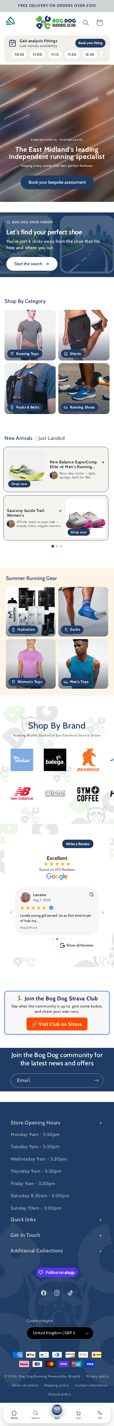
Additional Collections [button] (37, 1250)
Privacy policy (97, 1376)
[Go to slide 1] (52, 546)
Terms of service (25, 1385)
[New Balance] (57, 793)
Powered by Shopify (64, 1376)
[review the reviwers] (91, 895)
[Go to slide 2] (57, 546)
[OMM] (90, 793)
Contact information (91, 1385)
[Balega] (20, 760)
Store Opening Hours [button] (35, 1122)
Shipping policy (56, 1385)
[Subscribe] (96, 1080)
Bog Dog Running (33, 1376)
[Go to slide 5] (57, 939)
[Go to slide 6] (61, 939)
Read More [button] (28, 927)
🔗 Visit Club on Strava (57, 1024)
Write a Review (78, 844)
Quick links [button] (23, 1219)
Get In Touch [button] (25, 1235)
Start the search (28, 263)
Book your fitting (90, 43)
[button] (12, 23)
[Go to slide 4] (53, 939)
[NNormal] (23, 793)
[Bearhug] (53, 759)
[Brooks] (86, 759)
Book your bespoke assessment (57, 182)
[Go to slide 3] (61, 546)
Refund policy (60, 1394)
